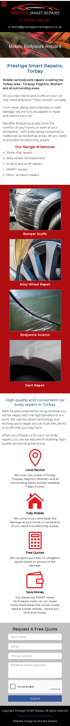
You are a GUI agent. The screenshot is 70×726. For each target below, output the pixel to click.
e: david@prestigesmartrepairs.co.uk (35, 27)
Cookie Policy (44, 716)
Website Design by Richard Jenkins (35, 721)
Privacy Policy (25, 716)
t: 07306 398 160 (35, 20)
